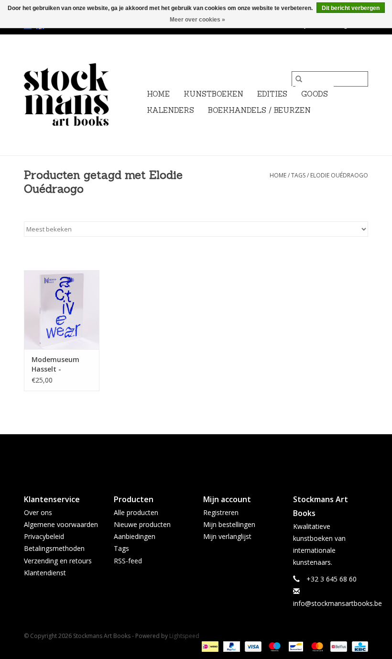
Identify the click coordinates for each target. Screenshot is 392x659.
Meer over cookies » (197, 19)
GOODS (314, 94)
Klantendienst (45, 572)
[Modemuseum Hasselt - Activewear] (61, 309)
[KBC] (358, 646)
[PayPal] (230, 646)
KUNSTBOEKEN (213, 94)
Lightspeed (184, 636)
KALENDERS (170, 110)
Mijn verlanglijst (227, 536)
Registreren (221, 512)
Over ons (38, 512)
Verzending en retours (58, 560)
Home (158, 94)
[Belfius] (337, 646)
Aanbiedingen (134, 536)
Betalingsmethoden (54, 548)
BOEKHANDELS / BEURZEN (259, 110)
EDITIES (272, 94)
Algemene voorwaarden (61, 524)
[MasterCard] (316, 646)
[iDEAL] (208, 646)
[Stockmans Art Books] (82, 95)
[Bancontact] (294, 646)
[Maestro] (273, 646)
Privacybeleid (44, 536)
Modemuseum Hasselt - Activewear (55, 364)
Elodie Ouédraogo (339, 175)
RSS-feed (128, 560)
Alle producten (136, 512)
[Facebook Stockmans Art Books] (178, 456)
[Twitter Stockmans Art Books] (196, 456)
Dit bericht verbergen (351, 8)
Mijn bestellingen (229, 524)
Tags (298, 175)
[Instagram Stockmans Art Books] (213, 456)
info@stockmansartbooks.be (337, 603)
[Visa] (252, 646)
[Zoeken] (299, 79)
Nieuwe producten (142, 524)
